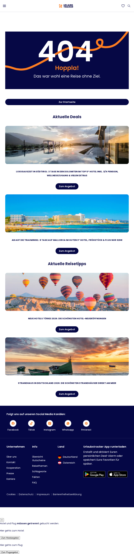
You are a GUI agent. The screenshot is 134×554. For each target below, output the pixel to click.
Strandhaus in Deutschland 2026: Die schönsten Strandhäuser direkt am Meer (67, 383)
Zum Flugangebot (9, 552)
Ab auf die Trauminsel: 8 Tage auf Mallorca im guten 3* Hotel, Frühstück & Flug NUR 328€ (67, 240)
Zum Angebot (67, 186)
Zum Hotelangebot (10, 538)
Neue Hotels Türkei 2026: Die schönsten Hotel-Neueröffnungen (67, 318)
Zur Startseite (67, 102)
